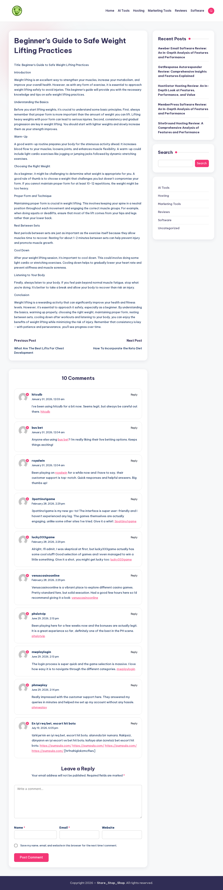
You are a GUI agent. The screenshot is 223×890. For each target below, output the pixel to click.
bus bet (37, 428)
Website (108, 827)
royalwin (38, 461)
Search (165, 152)
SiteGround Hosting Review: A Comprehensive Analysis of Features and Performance (180, 127)
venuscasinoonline (46, 575)
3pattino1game (43, 499)
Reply (134, 394)
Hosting (163, 196)
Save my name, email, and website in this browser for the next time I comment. (68, 845)
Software (164, 220)
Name (19, 827)
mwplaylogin (41, 652)
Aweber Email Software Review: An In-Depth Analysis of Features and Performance (183, 52)
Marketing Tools (169, 204)
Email (64, 827)
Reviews (164, 212)
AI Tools (164, 188)
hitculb (37, 394)
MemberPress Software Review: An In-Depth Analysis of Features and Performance (183, 109)
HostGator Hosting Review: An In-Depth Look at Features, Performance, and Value (183, 90)
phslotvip (39, 614)
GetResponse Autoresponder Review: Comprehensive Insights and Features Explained (182, 71)
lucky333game (43, 537)
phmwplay (39, 685)
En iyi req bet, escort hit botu (54, 723)
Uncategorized (168, 228)
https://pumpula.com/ (56, 746)
